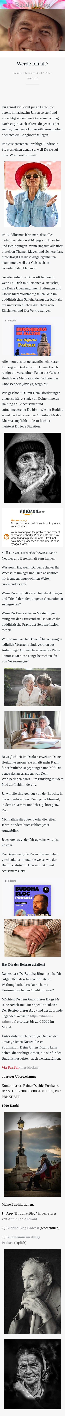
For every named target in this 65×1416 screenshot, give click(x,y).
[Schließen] (5, 5)
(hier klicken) (29, 1067)
